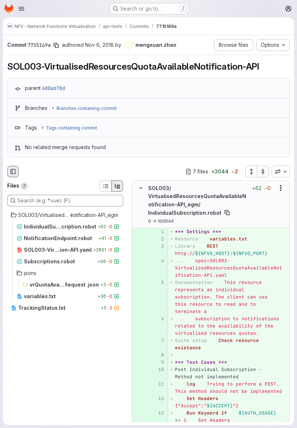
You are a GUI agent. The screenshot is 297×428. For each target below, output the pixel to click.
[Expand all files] (251, 171)
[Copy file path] (227, 212)
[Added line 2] (158, 238)
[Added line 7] (158, 340)
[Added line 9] (158, 362)
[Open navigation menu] (21, 9)
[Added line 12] (158, 398)
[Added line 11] (158, 383)
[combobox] (281, 171)
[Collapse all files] (263, 171)
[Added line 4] (158, 260)
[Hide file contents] (141, 188)
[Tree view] (117, 186)
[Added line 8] (158, 354)
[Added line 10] (158, 369)
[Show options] (280, 188)
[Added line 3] (158, 246)
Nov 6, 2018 (99, 45)
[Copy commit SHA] (56, 45)
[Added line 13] (158, 412)
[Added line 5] (158, 282)
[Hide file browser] (13, 171)
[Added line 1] (158, 231)
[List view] (105, 186)
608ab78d (53, 88)
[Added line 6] (158, 318)
